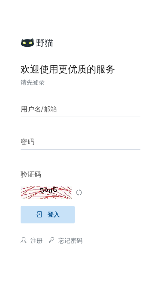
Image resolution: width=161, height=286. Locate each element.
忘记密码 (69, 241)
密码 (27, 142)
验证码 (31, 174)
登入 (53, 215)
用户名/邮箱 (39, 109)
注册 (36, 241)
